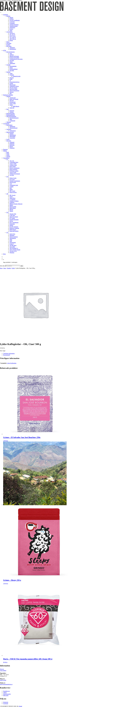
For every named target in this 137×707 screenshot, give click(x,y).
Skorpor (12, 92)
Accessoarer (6, 123)
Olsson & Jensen (14, 216)
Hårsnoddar (12, 136)
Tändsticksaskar (14, 26)
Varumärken (6, 158)
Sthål (11, 239)
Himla (11, 189)
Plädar (8, 42)
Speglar (8, 156)
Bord (7, 152)
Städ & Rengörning (11, 116)
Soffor (8, 155)
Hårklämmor (13, 135)
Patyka (11, 221)
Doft (7, 109)
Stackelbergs (13, 238)
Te (10, 80)
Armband (12, 142)
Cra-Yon (12, 175)
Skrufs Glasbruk (14, 236)
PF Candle (12, 218)
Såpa (11, 119)
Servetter (12, 60)
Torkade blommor (14, 24)
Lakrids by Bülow (14, 201)
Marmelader (13, 85)
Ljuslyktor (12, 21)
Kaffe (11, 79)
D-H (7, 176)
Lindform (12, 202)
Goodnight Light (14, 185)
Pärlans (11, 225)
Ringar (11, 146)
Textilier (8, 64)
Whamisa (12, 252)
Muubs (11, 211)
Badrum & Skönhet (8, 95)
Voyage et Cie (13, 251)
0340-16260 (3, 680)
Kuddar (8, 44)
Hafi (11, 188)
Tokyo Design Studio (15, 249)
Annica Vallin (13, 163)
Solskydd (12, 107)
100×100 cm (13, 39)
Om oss (2, 669)
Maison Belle (13, 206)
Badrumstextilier (10, 113)
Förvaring (8, 43)
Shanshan (12, 235)
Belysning (8, 46)
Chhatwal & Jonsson (15, 173)
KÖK (4, 50)
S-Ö (7, 232)
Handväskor (9, 125)
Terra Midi (12, 247)
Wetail (20, 706)
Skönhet (8, 96)
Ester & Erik (13, 182)
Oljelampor (12, 27)
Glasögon (8, 129)
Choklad (12, 74)
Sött (10, 93)
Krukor (11, 29)
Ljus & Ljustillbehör (15, 20)
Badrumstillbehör (10, 115)
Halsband (12, 143)
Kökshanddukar (14, 69)
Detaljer (8, 16)
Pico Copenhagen (14, 222)
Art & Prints (9, 31)
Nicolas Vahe (13, 214)
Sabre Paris (12, 234)
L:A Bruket (12, 199)
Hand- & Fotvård (14, 99)
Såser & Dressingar (14, 90)
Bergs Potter (13, 166)
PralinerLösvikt (16, 76)
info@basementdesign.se (6, 684)
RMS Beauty (16, 106)
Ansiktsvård (13, 97)
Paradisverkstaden (14, 219)
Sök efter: (2, 266)
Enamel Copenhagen (15, 181)
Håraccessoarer (10, 132)
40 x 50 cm (12, 34)
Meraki (11, 209)
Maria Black (13, 208)
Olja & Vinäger (13, 87)
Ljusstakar (12, 23)
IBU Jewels (12, 195)
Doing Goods (13, 178)
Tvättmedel (12, 120)
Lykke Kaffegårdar (11, 363)
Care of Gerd (13, 172)
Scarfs (7, 139)
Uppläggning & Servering (16, 59)
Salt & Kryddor (13, 89)
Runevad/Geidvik (14, 231)
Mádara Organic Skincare (16, 204)
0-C (7, 159)
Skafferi (8, 72)
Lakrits (11, 83)
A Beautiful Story (14, 162)
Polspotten (12, 224)
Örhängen (12, 148)
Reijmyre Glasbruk (14, 228)
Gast (11, 183)
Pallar (7, 153)
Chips (11, 73)
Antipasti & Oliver (14, 86)
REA (4, 254)
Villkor (5, 692)
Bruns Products (13, 169)
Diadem (11, 133)
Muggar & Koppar (14, 56)
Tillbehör (8, 122)
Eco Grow (12, 179)
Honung (12, 77)
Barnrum (5, 149)
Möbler (5, 150)
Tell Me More (13, 245)
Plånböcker (12, 126)
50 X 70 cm (12, 36)
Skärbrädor (12, 63)
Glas (11, 53)
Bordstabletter (13, 66)
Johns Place (12, 198)
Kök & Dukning (10, 52)
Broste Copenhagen (14, 168)
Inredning (5, 14)
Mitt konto (5, 695)
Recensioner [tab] (6, 355)
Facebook (5, 703)
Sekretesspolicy (7, 694)
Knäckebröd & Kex (14, 82)
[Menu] (0, 12)
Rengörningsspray (14, 117)
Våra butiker (3, 670)
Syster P (12, 244)
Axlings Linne (13, 165)
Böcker (11, 17)
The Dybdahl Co (14, 248)
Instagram (5, 702)
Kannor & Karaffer (14, 57)
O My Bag (12, 215)
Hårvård (12, 100)
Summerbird (13, 242)
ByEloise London (14, 171)
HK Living (12, 191)
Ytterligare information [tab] (9, 353)
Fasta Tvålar (13, 103)
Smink (11, 105)
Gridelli (11, 186)
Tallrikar (12, 54)
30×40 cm (12, 33)
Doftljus (12, 19)
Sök (22, 266)
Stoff (11, 241)
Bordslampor (13, 49)
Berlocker (12, 145)
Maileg (11, 205)
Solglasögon (13, 130)
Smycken (8, 140)
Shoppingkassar (13, 128)
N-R (7, 212)
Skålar (11, 62)
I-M (7, 193)
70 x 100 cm (13, 37)
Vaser (11, 30)
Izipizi (11, 196)
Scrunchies (12, 138)
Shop (4, 268)
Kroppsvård (12, 102)
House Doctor (13, 192)
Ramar (11, 40)
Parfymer (12, 110)
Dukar (11, 67)
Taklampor (12, 47)
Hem (1, 268)
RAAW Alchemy (14, 226)
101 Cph (12, 160)
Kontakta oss (6, 691)
